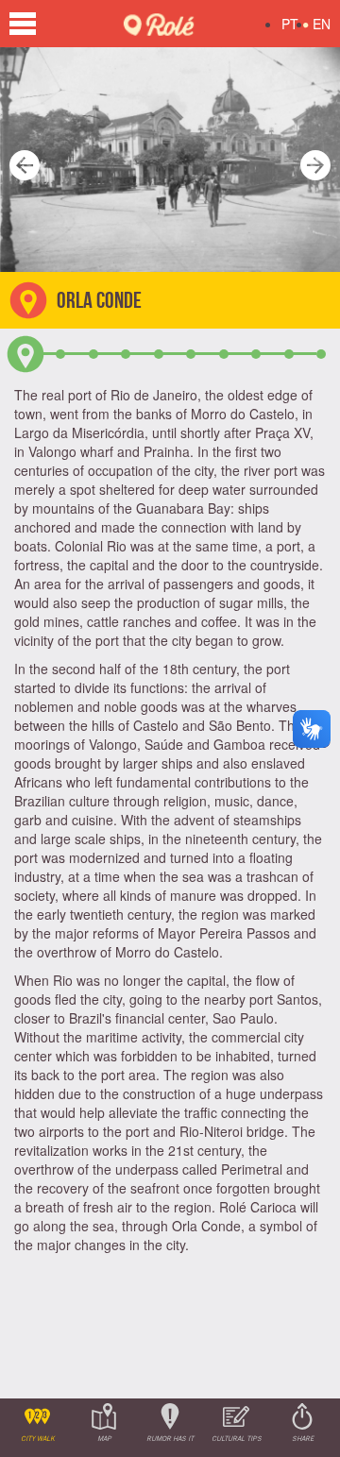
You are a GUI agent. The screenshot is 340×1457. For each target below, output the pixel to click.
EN (322, 23)
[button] (19, 159)
